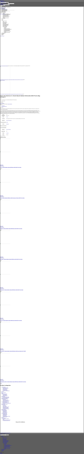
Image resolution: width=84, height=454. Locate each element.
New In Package (8, 129)
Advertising (4, 399)
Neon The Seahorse (8, 120)
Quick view (1, 165)
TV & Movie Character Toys (6, 420)
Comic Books (3, 396)
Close (1, 383)
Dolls (3, 419)
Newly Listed (3, 403)
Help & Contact (2, 0)
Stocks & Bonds (5, 395)
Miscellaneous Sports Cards (6, 416)
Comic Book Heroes (5, 387)
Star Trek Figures (5, 389)
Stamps (3, 417)
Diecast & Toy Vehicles (6, 418)
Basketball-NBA (5, 411)
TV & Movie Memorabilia (6, 397)
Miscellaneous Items (7, 446)
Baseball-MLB (4, 410)
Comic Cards (4, 405)
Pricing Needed (4, 409)
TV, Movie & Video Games (6, 390)
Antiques (3, 391)
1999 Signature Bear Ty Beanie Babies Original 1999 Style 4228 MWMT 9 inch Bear (13, 381)
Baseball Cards (5, 413)
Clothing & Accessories (6, 402)
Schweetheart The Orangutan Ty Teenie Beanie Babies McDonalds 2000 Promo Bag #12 (11, 79)
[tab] (21, 105)
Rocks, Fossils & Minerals (6, 400)
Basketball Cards (5, 414)
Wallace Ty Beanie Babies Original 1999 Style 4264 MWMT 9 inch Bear (11, 228)
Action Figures (5, 437)
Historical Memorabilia (4, 398)
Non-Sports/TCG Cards (4, 404)
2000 (7, 122)
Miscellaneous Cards (5, 407)
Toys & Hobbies (5, 442)
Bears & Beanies (4, 392)
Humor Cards (4, 406)
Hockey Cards (4, 415)
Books (2, 393)
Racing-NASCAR (5, 412)
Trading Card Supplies (6, 401)
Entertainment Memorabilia (7, 445)
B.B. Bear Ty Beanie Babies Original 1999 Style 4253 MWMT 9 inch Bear (11, 259)
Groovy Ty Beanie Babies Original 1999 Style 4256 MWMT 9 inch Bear (11, 320)
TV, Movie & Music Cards (6, 408)
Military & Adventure (5, 388)
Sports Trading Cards (5, 441)
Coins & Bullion (5, 394)
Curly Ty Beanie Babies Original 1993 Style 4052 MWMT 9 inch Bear (10, 167)
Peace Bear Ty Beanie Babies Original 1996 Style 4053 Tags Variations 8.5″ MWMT (13, 351)
